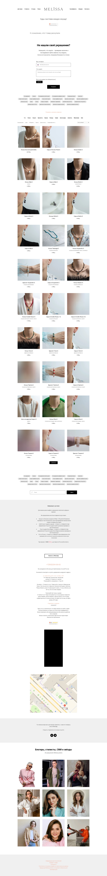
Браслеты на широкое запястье (72, 104)
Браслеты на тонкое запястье (45, 104)
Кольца (36, 101)
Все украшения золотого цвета (44, 96)
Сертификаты (73, 9)
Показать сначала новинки (53, 112)
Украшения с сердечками (55, 101)
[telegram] (55, 735)
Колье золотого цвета (46, 478)
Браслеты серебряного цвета (82, 478)
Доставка (20, 9)
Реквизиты (53, 864)
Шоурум (80, 9)
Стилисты (26, 9)
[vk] (51, 735)
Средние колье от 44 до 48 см (80, 101)
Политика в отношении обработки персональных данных (53, 866)
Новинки (34, 96)
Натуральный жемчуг (71, 96)
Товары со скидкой (44, 101)
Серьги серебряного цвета (34, 478)
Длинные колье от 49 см (32, 104)
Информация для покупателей (53, 861)
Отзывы (33, 9)
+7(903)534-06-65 (53, 565)
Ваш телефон (40, 61)
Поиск (39, 9)
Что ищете (39, 69)
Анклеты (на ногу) (24, 101)
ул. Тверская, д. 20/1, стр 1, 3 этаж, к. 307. (53, 575)
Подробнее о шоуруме (53, 603)
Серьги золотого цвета (23, 478)
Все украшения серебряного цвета (59, 96)
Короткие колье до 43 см (67, 101)
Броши (31, 101)
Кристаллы (80, 96)
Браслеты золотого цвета (69, 478)
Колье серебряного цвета (57, 478)
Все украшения (27, 96)
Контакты (87, 9)
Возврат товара (53, 862)
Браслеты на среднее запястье (58, 104)
